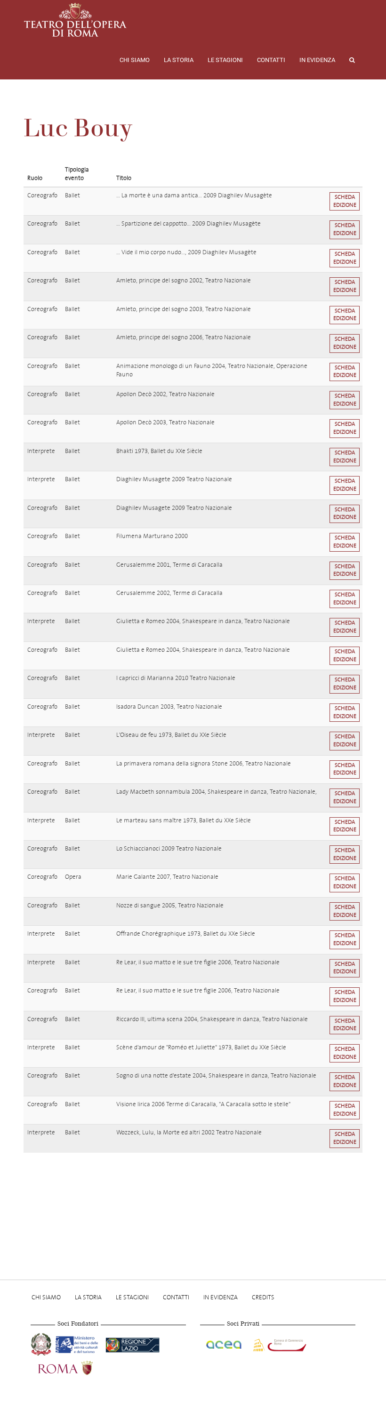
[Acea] (224, 1343)
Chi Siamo (135, 59)
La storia (178, 59)
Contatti (271, 59)
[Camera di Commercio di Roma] (278, 1343)
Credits (263, 1297)
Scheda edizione (344, 201)
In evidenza (317, 59)
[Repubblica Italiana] (42, 1343)
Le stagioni (225, 59)
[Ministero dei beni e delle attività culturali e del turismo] (79, 1343)
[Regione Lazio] (132, 1343)
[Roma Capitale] (78, 1367)
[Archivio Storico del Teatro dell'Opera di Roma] (75, 20)
